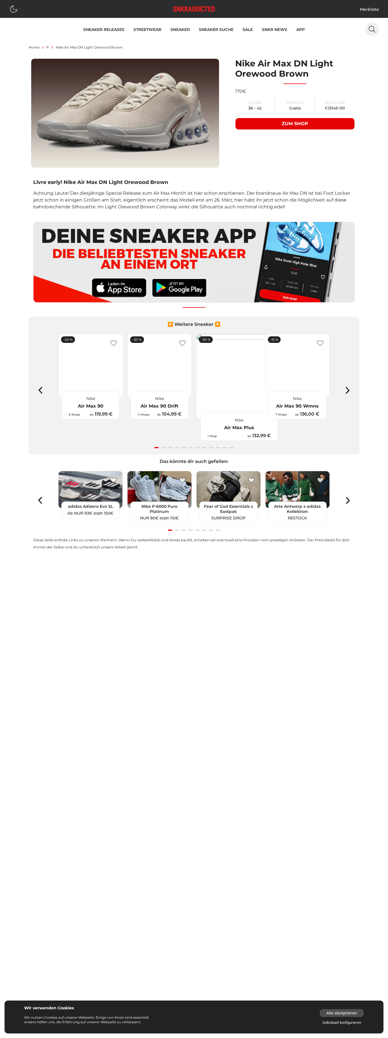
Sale (248, 29)
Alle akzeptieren (341, 1013)
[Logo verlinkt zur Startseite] (194, 9)
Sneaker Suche (216, 29)
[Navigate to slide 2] (163, 447)
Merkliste (369, 9)
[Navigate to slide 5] (183, 447)
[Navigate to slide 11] (224, 447)
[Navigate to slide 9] (211, 447)
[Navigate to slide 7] (197, 447)
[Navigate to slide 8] (204, 447)
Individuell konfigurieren (342, 1022)
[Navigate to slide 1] (156, 447)
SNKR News (274, 29)
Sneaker (180, 29)
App (300, 29)
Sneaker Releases (103, 29)
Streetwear (147, 29)
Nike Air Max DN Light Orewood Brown (89, 47)
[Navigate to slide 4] (177, 447)
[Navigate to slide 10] (217, 447)
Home (34, 47)
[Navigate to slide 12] (231, 447)
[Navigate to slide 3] (170, 447)
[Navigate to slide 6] (190, 447)
